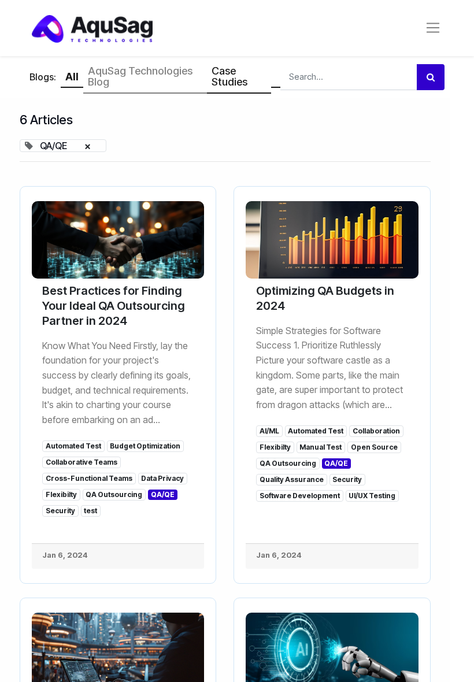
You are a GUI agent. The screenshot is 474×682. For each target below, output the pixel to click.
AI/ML (269, 431)
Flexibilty (61, 494)
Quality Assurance (292, 479)
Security (60, 510)
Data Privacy (162, 478)
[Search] (431, 77)
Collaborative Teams (81, 462)
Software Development (300, 495)
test (90, 510)
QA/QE (163, 494)
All (72, 77)
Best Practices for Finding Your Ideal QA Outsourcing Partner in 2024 (113, 306)
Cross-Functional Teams (89, 478)
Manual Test (320, 447)
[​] (275, 77)
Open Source (374, 447)
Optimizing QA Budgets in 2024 (325, 298)
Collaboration (376, 431)
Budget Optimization (145, 446)
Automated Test (73, 446)
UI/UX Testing (372, 495)
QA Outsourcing (114, 494)
